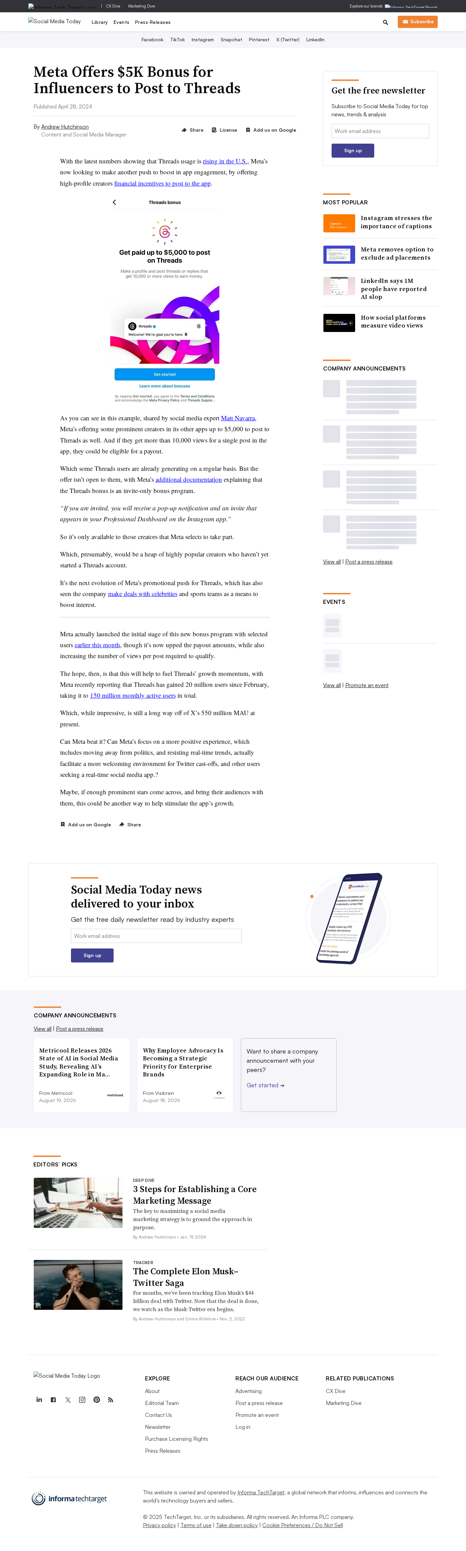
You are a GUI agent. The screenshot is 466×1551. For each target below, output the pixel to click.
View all (332, 561)
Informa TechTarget (261, 1492)
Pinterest (259, 39)
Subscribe (422, 21)
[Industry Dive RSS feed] (110, 1400)
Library (100, 22)
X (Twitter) (288, 39)
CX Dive (113, 6)
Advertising (248, 1391)
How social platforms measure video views (393, 322)
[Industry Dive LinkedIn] (39, 1400)
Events (122, 22)
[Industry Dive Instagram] (82, 1400)
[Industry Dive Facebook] (53, 1400)
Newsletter (158, 1426)
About (152, 1391)
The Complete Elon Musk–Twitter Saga (185, 1277)
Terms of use (196, 1525)
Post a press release (369, 561)
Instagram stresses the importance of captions (397, 222)
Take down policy (237, 1525)
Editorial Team (162, 1403)
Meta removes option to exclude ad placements (397, 253)
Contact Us (158, 1414)
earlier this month (97, 644)
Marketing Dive (141, 6)
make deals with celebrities (142, 593)
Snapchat (231, 39)
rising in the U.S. (225, 161)
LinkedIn (315, 39)
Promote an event (367, 685)
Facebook (152, 39)
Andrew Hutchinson (65, 126)
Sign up (353, 150)
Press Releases (153, 22)
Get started (266, 1085)
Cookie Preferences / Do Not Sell (302, 1525)
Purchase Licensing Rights (176, 1438)
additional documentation (189, 479)
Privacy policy (159, 1525)
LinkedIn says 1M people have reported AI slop (394, 289)
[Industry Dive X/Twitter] (67, 1400)
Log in (242, 1426)
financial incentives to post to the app (162, 183)
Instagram (203, 39)
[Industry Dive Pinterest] (96, 1400)
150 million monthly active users (133, 695)
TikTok (177, 39)
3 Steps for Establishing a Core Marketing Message (195, 1195)
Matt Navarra (238, 418)
